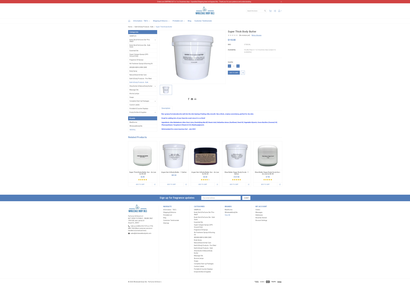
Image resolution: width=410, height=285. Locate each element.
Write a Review (256, 35)
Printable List (178, 21)
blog (189, 21)
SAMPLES (133, 36)
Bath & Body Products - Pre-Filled (141, 78)
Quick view (142, 161)
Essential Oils (134, 50)
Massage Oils (134, 90)
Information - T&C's (140, 21)
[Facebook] (189, 99)
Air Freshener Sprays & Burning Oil (141, 63)
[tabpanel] (142, 163)
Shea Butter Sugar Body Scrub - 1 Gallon (237, 173)
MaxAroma (133, 122)
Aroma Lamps (134, 93)
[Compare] (275, 11)
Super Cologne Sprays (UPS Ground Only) (139, 55)
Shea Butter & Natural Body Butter (141, 86)
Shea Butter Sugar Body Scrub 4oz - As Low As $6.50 (268, 173)
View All (133, 130)
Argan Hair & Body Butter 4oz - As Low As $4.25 (205, 173)
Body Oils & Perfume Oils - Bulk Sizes (140, 46)
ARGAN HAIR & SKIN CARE (138, 67)
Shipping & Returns (160, 21)
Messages (259, 212)
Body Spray (133, 71)
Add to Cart (140, 184)
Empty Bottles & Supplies (138, 112)
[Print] (195, 99)
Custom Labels (135, 105)
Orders (258, 210)
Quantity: (230, 62)
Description (166, 108)
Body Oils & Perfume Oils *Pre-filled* (140, 40)
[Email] (192, 99)
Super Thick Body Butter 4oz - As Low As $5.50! (142, 173)
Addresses (259, 215)
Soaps (132, 97)
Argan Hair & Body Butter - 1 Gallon (174, 172)
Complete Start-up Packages (139, 101)
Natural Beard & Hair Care (138, 75)
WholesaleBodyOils (136, 126)
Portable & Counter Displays (139, 108)
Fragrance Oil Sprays (136, 60)
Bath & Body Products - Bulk (139, 82)
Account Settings (261, 220)
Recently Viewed (261, 218)
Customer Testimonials (203, 21)
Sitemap (166, 223)
